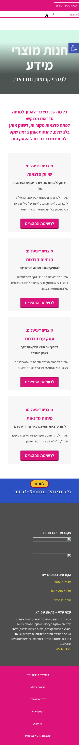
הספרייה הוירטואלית (38, 675)
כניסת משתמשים (66, 5)
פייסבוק (37, 724)
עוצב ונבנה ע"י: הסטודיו (38, 736)
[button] (73, 48)
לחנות (39, 484)
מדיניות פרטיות (38, 699)
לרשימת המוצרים (39, 223)
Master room (37, 687)
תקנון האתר (38, 711)
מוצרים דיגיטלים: (39, 165)
